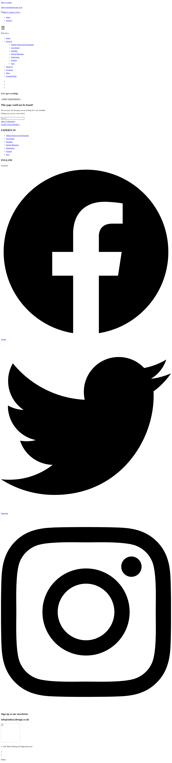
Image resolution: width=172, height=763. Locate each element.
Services (9, 21)
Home (8, 17)
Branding (14, 51)
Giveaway (9, 70)
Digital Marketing (17, 54)
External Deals (11, 76)
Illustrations (15, 57)
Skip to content (6, 3)
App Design (15, 48)
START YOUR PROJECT (11, 99)
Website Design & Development (22, 45)
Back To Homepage (8, 121)
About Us (9, 67)
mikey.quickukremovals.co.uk (11, 7)
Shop (8, 73)
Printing (14, 60)
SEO (12, 64)
